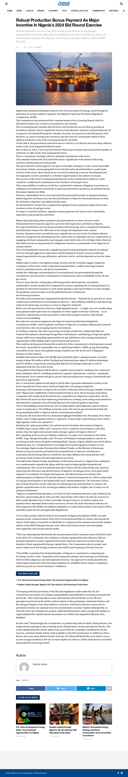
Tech (64, 10)
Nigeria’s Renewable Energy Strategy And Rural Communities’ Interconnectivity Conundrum (96, 731)
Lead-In (29, 10)
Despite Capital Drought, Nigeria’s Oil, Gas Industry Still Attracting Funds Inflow (53, 584)
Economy (53, 10)
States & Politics (79, 10)
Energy (40, 10)
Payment (25, 680)
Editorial (114, 10)
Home (9, 10)
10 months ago (21, 736)
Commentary (98, 10)
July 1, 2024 (28, 47)
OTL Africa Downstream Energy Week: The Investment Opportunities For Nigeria (53, 580)
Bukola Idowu (40, 664)
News (19, 10)
